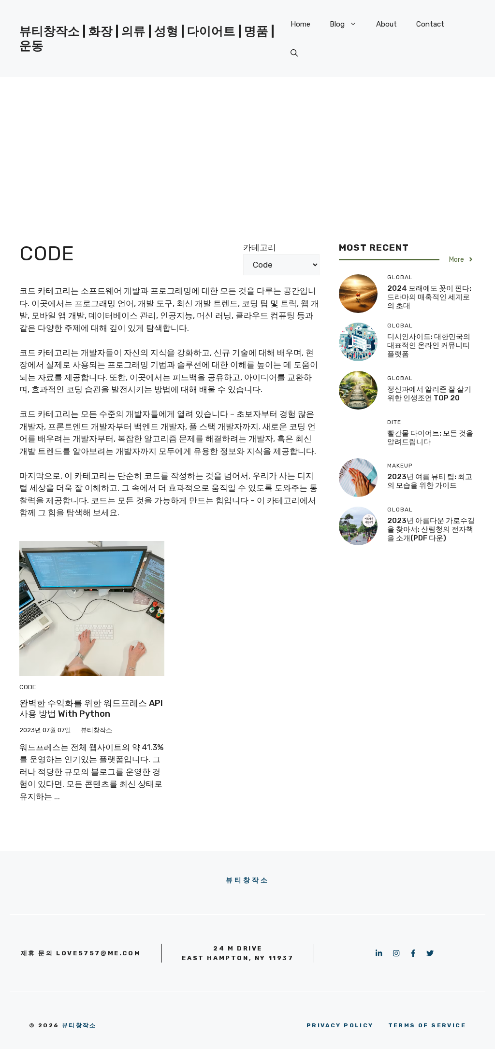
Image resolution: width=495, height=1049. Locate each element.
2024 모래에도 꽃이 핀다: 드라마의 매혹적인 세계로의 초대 (429, 297)
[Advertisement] (247, 149)
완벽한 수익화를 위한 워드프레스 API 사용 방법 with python (91, 708)
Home (300, 24)
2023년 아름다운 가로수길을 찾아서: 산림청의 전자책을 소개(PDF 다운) (431, 529)
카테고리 (259, 247)
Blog (337, 24)
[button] (294, 53)
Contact (430, 24)
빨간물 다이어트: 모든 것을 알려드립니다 (430, 437)
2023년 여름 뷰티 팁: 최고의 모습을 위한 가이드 (429, 481)
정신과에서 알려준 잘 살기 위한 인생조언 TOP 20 (429, 393)
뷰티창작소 (248, 880)
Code (27, 687)
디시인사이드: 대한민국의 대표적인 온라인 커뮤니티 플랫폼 (428, 345)
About (386, 24)
